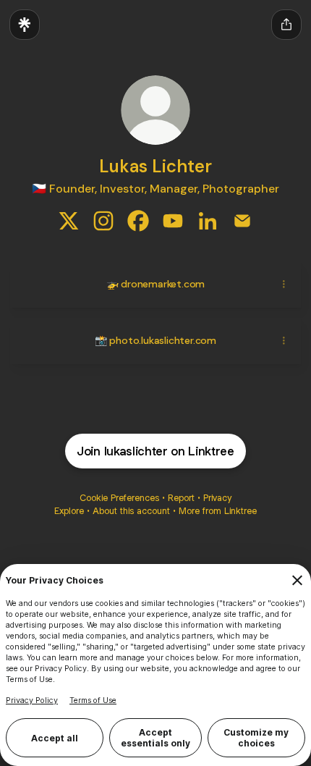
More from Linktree (218, 511)
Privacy (217, 498)
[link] (68, 220)
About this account (131, 511)
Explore (69, 511)
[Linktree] (24, 24)
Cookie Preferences (119, 498)
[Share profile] (286, 24)
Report (181, 498)
